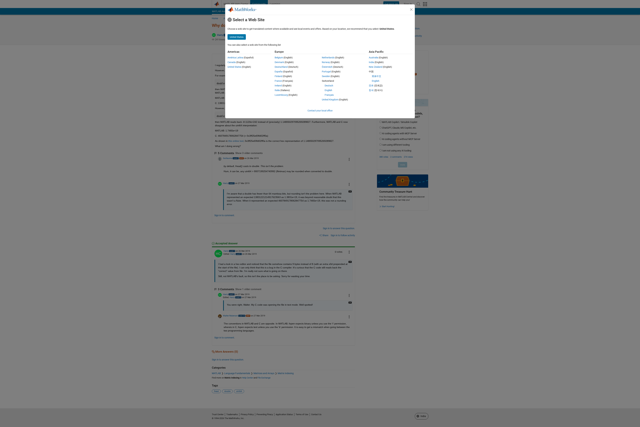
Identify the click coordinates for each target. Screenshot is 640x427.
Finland (278, 76)
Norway (326, 62)
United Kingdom (330, 99)
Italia (277, 90)
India (371, 62)
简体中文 (376, 76)
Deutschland (281, 67)
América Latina (235, 57)
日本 (371, 85)
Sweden (326, 76)
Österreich (327, 67)
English (328, 90)
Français (329, 95)
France (278, 81)
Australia (373, 57)
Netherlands (328, 57)
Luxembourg (281, 95)
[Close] (411, 9)
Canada (232, 62)
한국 (371, 90)
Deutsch (329, 85)
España (278, 71)
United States (234, 67)
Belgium (279, 57)
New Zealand (375, 67)
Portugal (326, 71)
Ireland (278, 85)
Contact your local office (320, 110)
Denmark (279, 62)
